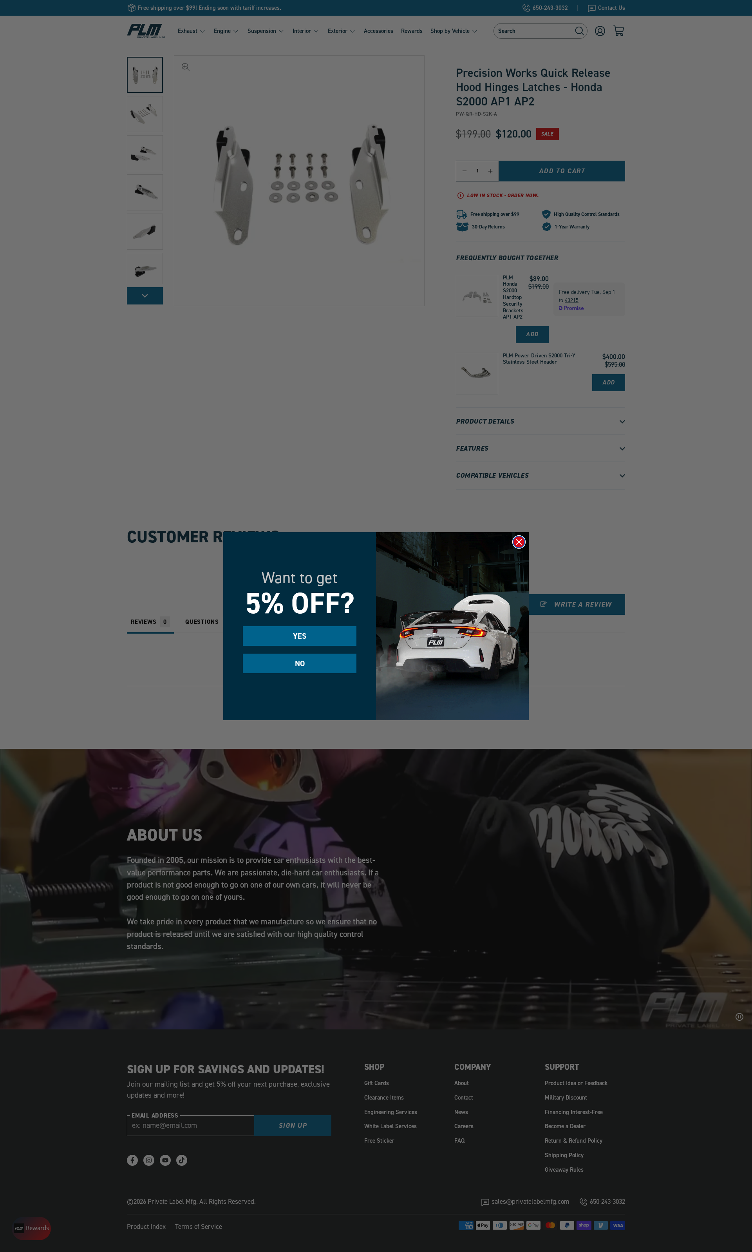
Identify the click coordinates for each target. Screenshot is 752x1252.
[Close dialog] (519, 542)
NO (300, 663)
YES (300, 636)
